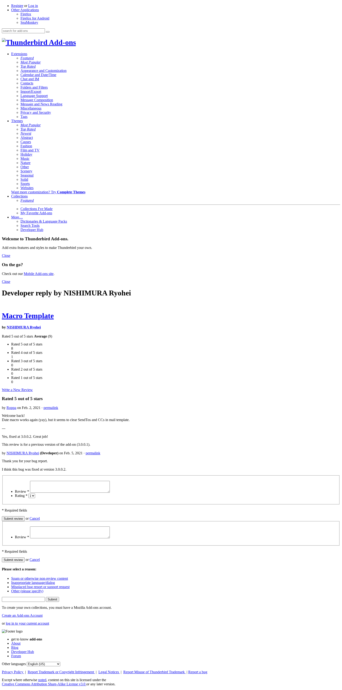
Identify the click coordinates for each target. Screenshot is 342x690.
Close (6, 256)
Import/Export (30, 92)
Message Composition (36, 100)
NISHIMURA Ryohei (24, 327)
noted (42, 680)
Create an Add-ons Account (22, 615)
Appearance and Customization (43, 71)
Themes (17, 121)
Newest (25, 133)
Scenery (26, 171)
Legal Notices (109, 672)
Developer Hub (31, 230)
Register (17, 6)
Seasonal (27, 175)
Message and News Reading (41, 104)
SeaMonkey (29, 22)
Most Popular (30, 62)
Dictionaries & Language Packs (43, 221)
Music (25, 159)
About (15, 643)
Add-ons (61, 42)
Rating (21, 496)
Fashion (26, 146)
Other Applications (25, 10)
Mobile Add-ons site (39, 274)
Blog (14, 648)
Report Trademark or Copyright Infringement (61, 672)
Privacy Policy (13, 672)
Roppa (11, 408)
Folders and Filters (34, 87)
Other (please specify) (27, 591)
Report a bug (197, 672)
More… (17, 217)
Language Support (34, 96)
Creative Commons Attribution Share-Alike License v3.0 (44, 684)
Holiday (26, 154)
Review (22, 491)
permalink (51, 408)
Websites (27, 188)
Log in (33, 6)
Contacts (26, 83)
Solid (24, 179)
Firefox (25, 14)
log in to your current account (27, 623)
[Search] (48, 32)
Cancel (35, 518)
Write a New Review (17, 390)
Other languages (14, 664)
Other (24, 167)
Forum (16, 656)
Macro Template (28, 316)
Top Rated (28, 66)
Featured (27, 58)
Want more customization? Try (48, 192)
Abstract (26, 138)
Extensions (19, 54)
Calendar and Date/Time (38, 75)
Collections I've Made (36, 209)
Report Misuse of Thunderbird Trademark (154, 672)
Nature (25, 163)
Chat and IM (29, 79)
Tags (23, 117)
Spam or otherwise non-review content (39, 578)
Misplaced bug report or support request (40, 587)
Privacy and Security (35, 112)
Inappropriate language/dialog (33, 583)
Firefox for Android (34, 18)
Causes (25, 142)
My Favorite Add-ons (36, 213)
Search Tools (30, 226)
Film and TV (30, 150)
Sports (25, 184)
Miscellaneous (30, 108)
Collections (19, 196)
